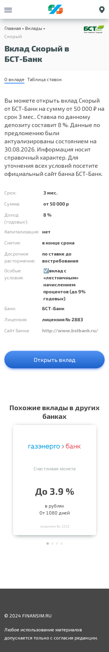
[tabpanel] (54, 478)
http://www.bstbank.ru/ (70, 330)
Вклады (33, 28)
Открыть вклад (55, 359)
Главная (12, 28)
